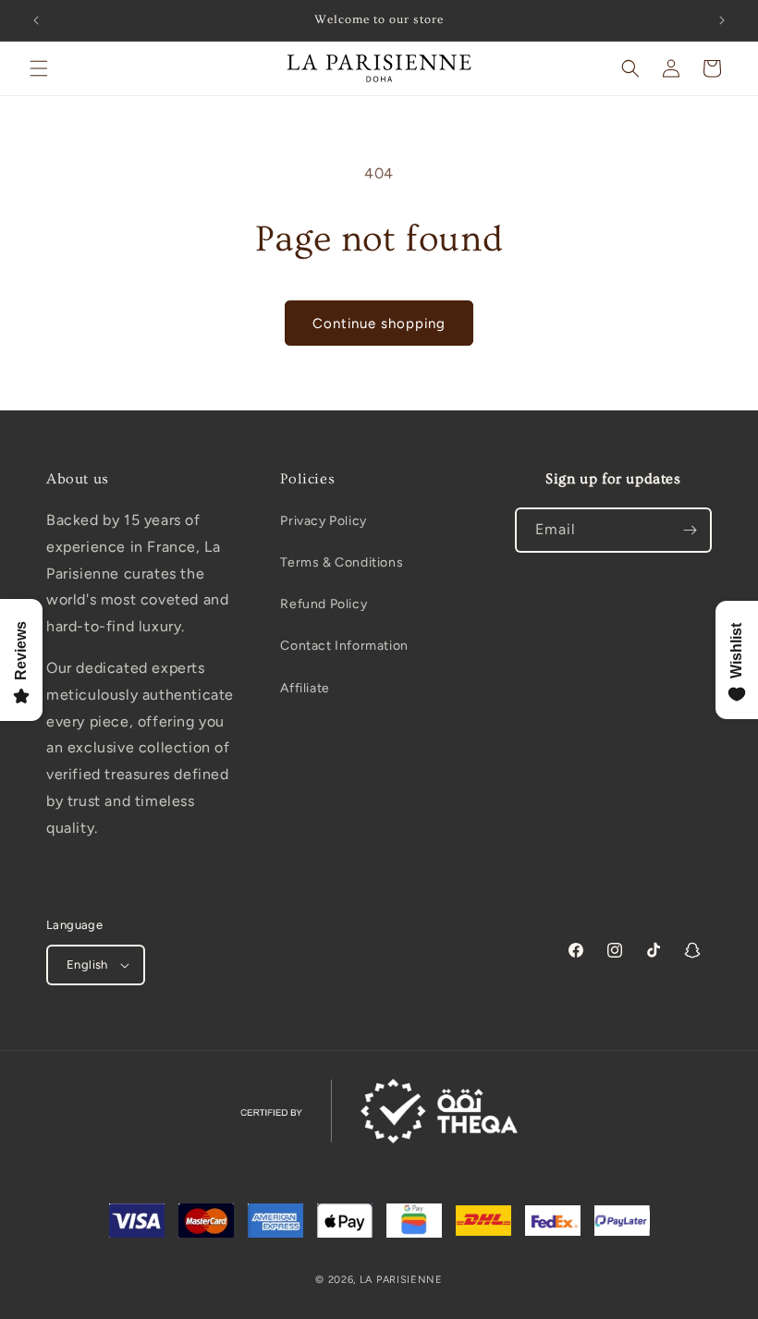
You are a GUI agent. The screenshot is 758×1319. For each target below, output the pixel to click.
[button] (38, 68)
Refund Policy (323, 604)
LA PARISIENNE (401, 1280)
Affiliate (304, 688)
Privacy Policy (323, 521)
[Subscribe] (689, 530)
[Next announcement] (722, 20)
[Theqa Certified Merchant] (379, 1111)
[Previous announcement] (36, 20)
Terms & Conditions (341, 562)
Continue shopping (379, 323)
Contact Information (344, 645)
